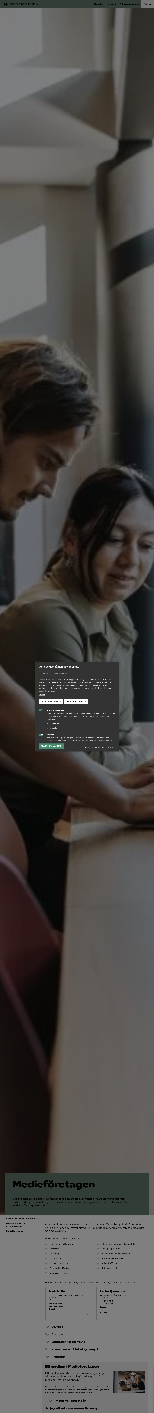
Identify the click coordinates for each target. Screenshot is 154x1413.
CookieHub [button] (54, 723)
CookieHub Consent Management (104, 747)
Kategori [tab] (45, 673)
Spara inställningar (51, 746)
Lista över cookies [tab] (60, 673)
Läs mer (42, 694)
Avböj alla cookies (76, 701)
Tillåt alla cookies (51, 701)
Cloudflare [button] (54, 728)
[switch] (39, 710)
